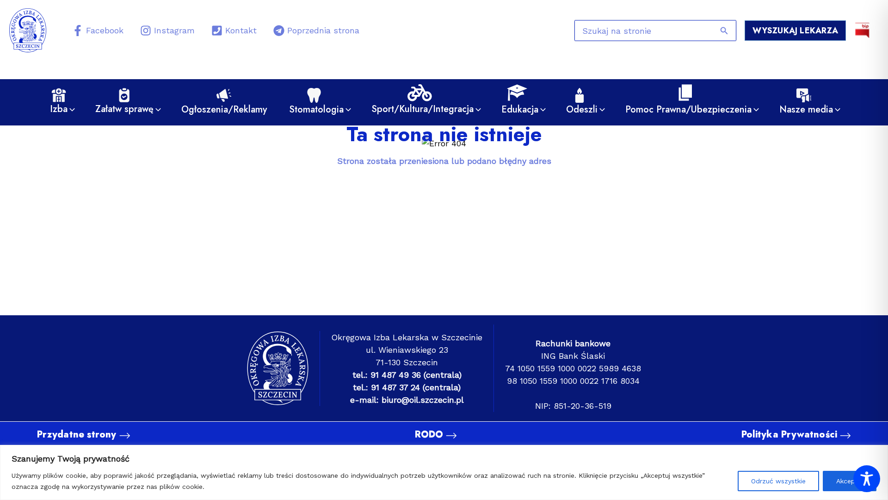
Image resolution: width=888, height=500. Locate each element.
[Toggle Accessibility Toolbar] (866, 478)
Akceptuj (849, 481)
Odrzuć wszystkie (778, 481)
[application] (70, 110)
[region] (444, 472)
